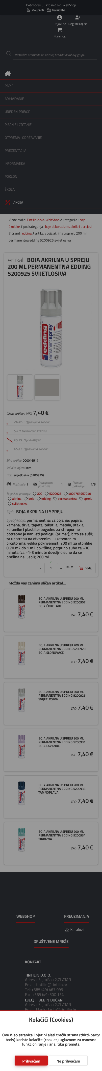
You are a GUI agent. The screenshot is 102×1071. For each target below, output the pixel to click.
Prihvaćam (31, 1061)
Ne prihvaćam (68, 1061)
